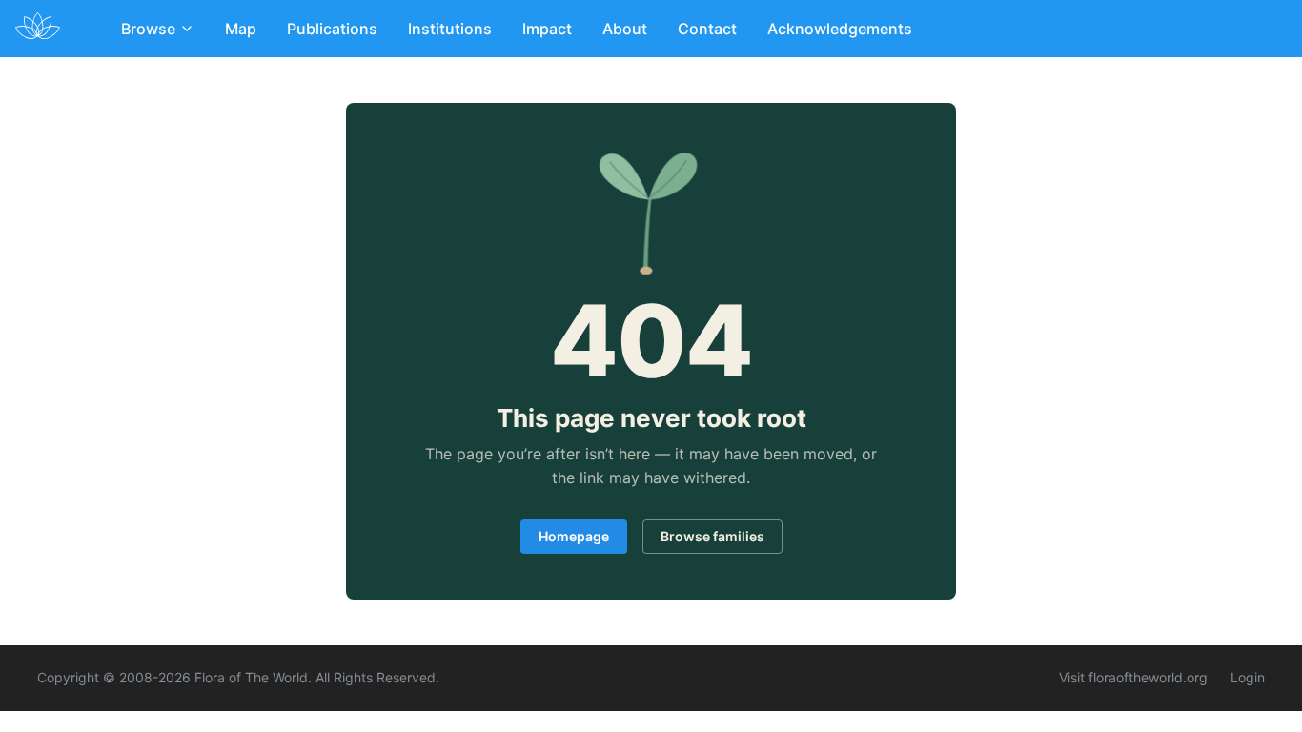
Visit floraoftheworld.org (1133, 677)
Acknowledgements (839, 28)
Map (240, 28)
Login (1248, 677)
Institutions (450, 28)
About (624, 28)
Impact (547, 28)
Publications (332, 28)
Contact (707, 28)
